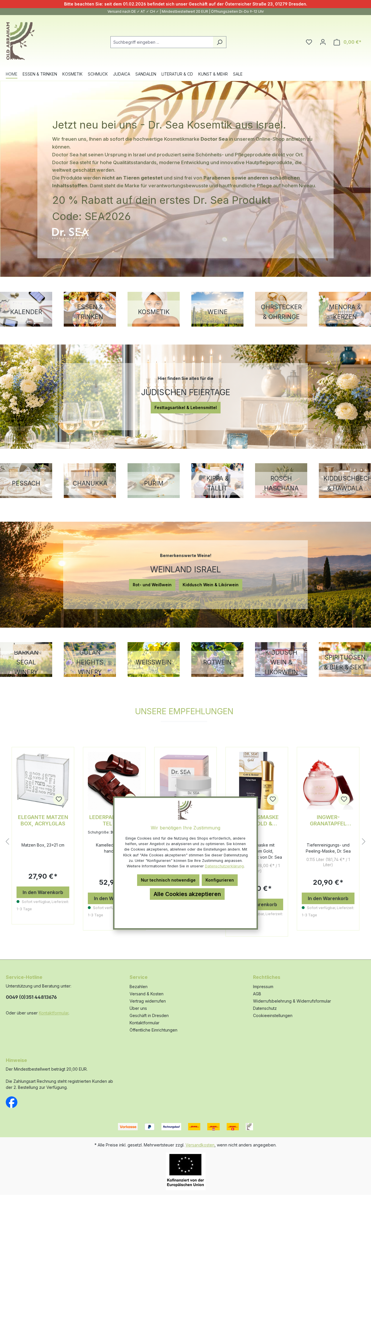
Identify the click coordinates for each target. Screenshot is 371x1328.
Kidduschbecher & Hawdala (344, 483)
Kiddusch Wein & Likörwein (211, 584)
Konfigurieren (219, 880)
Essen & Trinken (90, 311)
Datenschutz (265, 1008)
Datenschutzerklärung (224, 866)
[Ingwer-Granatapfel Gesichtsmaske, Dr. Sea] (256, 781)
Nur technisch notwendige (168, 880)
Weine (218, 312)
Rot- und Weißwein (152, 584)
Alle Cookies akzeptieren (187, 894)
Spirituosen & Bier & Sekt (345, 662)
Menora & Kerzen (345, 311)
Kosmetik (154, 312)
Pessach (26, 483)
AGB (257, 993)
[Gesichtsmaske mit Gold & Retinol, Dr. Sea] (185, 781)
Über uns (138, 1008)
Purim (153, 483)
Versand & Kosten (146, 993)
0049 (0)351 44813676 (31, 997)
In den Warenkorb (43, 898)
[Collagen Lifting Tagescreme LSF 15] (114, 781)
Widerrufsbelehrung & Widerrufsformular (292, 1001)
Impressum (263, 986)
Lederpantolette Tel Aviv (43, 820)
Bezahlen (139, 986)
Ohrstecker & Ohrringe (281, 311)
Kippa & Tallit (217, 483)
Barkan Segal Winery (26, 662)
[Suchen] (219, 42)
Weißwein (154, 662)
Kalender (26, 312)
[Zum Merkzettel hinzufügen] (59, 799)
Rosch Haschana (281, 483)
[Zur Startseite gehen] (20, 41)
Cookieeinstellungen (272, 1015)
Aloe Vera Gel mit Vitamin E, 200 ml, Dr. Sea (328, 820)
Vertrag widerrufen (148, 1001)
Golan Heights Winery (89, 662)
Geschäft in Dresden (149, 1015)
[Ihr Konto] (323, 42)
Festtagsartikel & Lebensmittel (185, 407)
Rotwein (217, 662)
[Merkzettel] (309, 42)
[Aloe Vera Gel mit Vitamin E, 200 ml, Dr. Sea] (328, 781)
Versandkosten (200, 1144)
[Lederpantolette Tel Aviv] (43, 781)
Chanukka (90, 483)
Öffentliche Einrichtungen (153, 1029)
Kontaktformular (53, 1012)
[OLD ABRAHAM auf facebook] (11, 1101)
